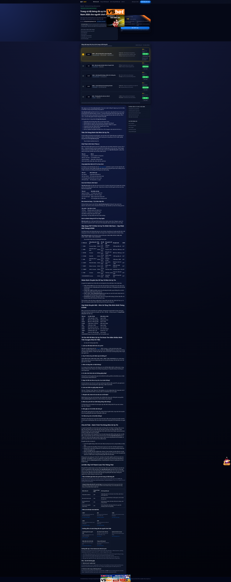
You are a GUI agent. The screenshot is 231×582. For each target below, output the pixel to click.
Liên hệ (122, 1)
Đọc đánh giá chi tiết (146, 56)
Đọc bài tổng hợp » (100, 545)
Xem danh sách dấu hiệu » (87, 545)
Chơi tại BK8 (145, 66)
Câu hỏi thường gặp (84, 38)
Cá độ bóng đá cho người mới (134, 110)
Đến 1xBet (145, 77)
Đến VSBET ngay (135, 27)
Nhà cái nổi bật (84, 34)
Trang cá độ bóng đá (104, 1)
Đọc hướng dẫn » (85, 537)
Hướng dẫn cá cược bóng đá (86, 35)
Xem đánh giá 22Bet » (86, 525)
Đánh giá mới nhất (135, 1)
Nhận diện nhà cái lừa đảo (133, 116)
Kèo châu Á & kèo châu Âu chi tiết (135, 112)
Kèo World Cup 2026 (132, 129)
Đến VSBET (145, 53)
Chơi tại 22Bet (145, 87)
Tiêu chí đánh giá (84, 32)
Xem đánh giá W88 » (100, 525)
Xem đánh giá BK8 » (100, 517)
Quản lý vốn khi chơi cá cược (134, 114)
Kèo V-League (131, 127)
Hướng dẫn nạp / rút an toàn (86, 37)
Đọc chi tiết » (99, 536)
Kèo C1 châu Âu (131, 123)
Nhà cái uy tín (96, 1)
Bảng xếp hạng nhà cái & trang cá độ (87, 31)
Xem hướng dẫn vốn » (116, 536)
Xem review (146, 68)
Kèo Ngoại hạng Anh (132, 125)
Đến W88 (145, 98)
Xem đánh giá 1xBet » (116, 517)
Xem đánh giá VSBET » (86, 517)
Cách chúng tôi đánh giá (115, 1)
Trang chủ (82, 6)
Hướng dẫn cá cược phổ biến (134, 108)
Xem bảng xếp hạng (145, 1)
